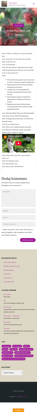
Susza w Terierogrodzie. (10, 262)
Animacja (6, 346)
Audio (26, 346)
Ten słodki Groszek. (9, 282)
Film (5, 349)
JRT (5, 301)
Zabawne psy (7, 355)
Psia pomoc (7, 328)
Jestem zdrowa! (8, 278)
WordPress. (24, 396)
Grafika (13, 349)
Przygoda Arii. (7, 352)
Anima (17, 396)
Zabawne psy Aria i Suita (24, 355)
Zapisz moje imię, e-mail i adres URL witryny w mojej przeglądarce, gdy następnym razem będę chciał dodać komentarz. (17, 232)
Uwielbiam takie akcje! (22, 352)
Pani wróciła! (7, 294)
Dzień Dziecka (7, 307)
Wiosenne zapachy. (9, 270)
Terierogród (13, 3)
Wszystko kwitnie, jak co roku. (12, 266)
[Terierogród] (4, 4)
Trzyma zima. (7, 274)
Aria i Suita (18, 25)
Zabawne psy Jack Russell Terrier (13, 359)
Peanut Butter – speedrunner (12, 316)
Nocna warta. (7, 322)
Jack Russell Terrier (26, 349)
